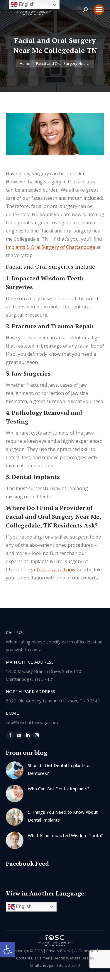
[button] (7, 949)
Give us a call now (56, 569)
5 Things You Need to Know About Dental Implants (63, 816)
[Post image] (14, 770)
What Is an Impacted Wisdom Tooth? (65, 835)
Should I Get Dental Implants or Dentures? (59, 769)
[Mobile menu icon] (99, 9)
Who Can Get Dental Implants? (58, 789)
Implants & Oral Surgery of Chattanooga (50, 247)
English (23, 906)
